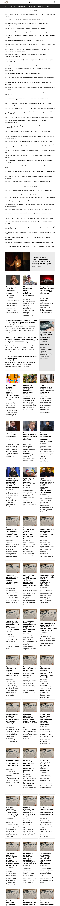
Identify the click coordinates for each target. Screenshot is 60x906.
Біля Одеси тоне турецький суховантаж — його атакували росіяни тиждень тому (31, 242)
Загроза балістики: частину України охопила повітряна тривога (26, 65)
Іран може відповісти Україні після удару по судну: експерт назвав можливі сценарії (31, 194)
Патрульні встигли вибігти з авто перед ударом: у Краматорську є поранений (30, 141)
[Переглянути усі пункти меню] (54, 6)
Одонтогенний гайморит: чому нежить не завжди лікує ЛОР (21, 358)
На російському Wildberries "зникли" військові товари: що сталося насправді (30, 190)
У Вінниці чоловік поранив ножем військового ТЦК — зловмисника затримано (30, 201)
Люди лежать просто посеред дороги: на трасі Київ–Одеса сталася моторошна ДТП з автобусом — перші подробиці (21, 339)
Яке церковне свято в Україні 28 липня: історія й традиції (24, 73)
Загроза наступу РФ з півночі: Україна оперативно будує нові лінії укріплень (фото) (31, 108)
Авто (6, 6)
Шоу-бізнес (31, 6)
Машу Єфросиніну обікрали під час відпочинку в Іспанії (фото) (25, 40)
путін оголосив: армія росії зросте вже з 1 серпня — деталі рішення (27, 28)
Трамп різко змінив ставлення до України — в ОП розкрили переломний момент (21, 322)
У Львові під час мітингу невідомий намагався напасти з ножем (26, 20)
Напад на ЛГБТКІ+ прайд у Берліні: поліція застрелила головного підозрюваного (31, 117)
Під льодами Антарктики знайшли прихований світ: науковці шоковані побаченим (31, 197)
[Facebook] (29, 2)
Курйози (40, 6)
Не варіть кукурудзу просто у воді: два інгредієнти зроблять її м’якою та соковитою (31, 209)
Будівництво (21, 6)
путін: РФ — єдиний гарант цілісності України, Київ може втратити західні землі (30, 218)
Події (47, 6)
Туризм (13, 6)
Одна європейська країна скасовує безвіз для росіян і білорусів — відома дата (30, 32)
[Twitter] (32, 2)
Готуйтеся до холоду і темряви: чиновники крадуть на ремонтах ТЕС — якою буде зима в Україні (42, 260)
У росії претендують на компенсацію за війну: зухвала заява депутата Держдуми (31, 246)
